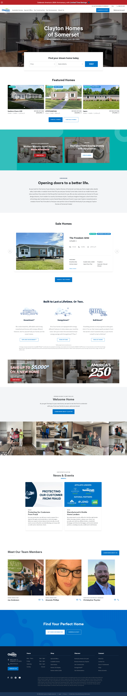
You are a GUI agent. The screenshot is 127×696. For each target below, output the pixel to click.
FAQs (99, 668)
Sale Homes (54, 665)
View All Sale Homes (63, 279)
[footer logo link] (12, 655)
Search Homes (91, 64)
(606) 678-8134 (121, 6)
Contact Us (13, 668)
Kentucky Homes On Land (81, 659)
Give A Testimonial (103, 665)
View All (63, 478)
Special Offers (28, 10)
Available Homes (17, 10)
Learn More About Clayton (64, 411)
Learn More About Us (110, 553)
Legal (59, 694)
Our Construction (39, 10)
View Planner (87, 155)
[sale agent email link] (39, 600)
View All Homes (56, 119)
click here (36, 376)
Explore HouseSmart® (29, 339)
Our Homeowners (51, 10)
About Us (61, 10)
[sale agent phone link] (42, 600)
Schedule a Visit (74, 632)
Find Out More (98, 339)
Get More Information (55, 632)
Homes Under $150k (56, 670)
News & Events (102, 670)
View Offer (40, 155)
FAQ (113, 6)
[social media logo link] (8, 677)
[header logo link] (5, 10)
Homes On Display (56, 668)
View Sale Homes (71, 119)
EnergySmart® (78, 668)
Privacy (65, 694)
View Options (63, 339)
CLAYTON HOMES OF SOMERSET (100, 6)
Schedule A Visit (102, 10)
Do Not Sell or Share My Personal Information (79, 694)
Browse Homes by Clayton (81, 662)
